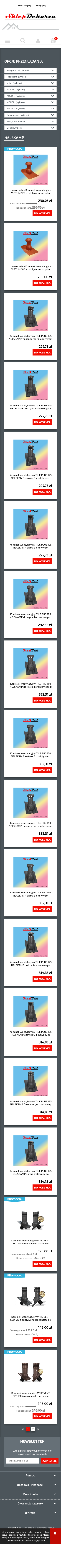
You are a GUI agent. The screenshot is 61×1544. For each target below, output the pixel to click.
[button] (7, 41)
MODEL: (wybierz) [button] (16, 89)
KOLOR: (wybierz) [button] (16, 96)
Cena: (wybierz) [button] (14, 128)
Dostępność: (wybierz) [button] (18, 115)
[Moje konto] (38, 41)
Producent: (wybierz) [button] (17, 76)
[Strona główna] (30, 16)
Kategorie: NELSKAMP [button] (18, 70)
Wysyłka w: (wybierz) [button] (17, 121)
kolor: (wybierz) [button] (14, 83)
